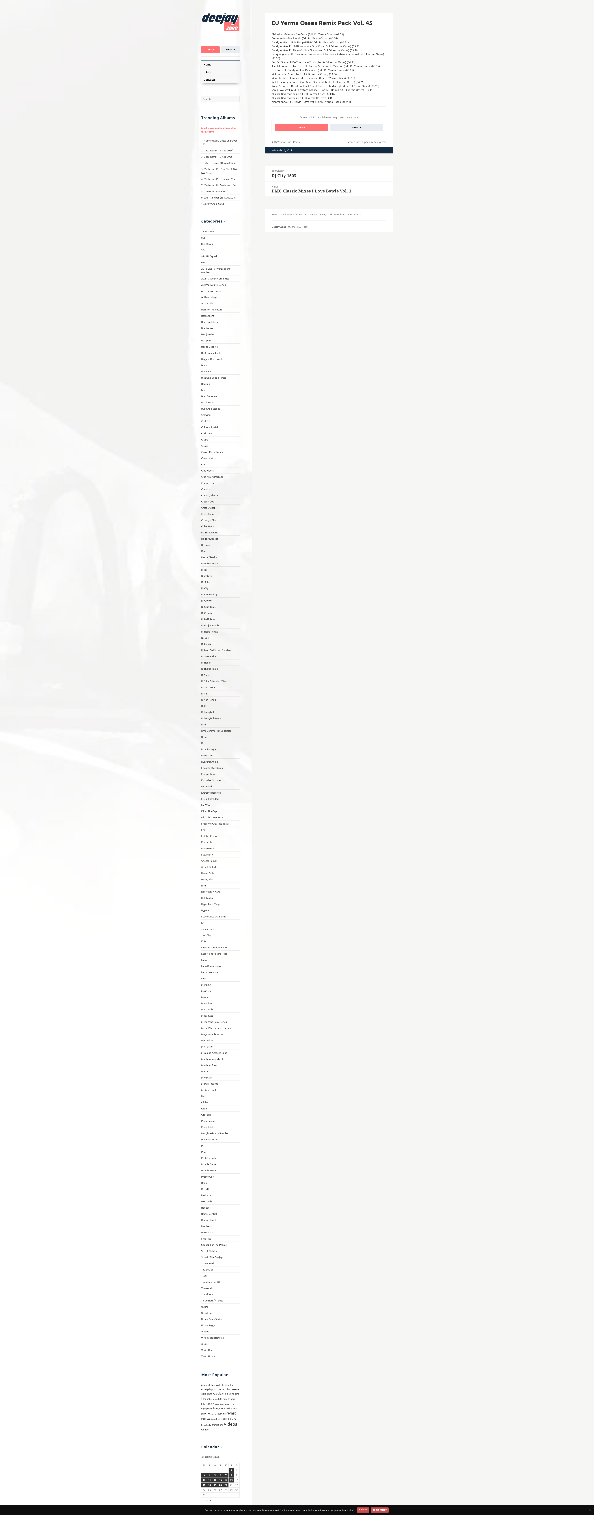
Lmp (203, 978)
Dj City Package (209, 594)
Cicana (204, 439)
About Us (301, 214)
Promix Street (209, 1170)
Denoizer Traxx (209, 563)
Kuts (203, 941)
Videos (205, 1331)
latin (211, 1404)
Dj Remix (206, 662)
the (233, 1418)
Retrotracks (207, 1232)
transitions (217, 1424)
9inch (204, 262)
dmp (232, 1393)
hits (220, 1398)
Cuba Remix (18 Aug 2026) (218, 150)
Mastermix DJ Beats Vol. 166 (220, 185)
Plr (202, 1145)
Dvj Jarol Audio (209, 761)
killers (204, 1403)
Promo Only (207, 1176)
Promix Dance (209, 1164)
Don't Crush (207, 755)
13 (220, 1480)
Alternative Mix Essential (215, 278)
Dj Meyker (207, 643)
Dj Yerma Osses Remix (287, 142)
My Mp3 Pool (208, 1089)
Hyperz (205, 910)
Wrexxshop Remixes (212, 1337)
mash (222, 1404)
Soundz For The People (214, 1244)
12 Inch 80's (207, 231)
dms (237, 1393)
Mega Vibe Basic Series (214, 1021)
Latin (204, 959)
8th (203, 1385)
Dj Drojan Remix (210, 625)
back (207, 1384)
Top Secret (207, 1269)
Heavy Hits (207, 879)
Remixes (206, 1226)
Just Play (206, 935)
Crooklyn (218, 1393)
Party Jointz (208, 1127)
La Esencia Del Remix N (214, 947)
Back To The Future (211, 309)
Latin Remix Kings (211, 965)
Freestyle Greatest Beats (215, 823)
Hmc (203, 885)
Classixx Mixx (208, 458)
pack (222, 1408)
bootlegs (205, 1389)
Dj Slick (205, 674)
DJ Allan (205, 581)
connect (235, 1389)
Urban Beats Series (211, 1319)
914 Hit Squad (209, 256)
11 (209, 1480)
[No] (590, 1510)
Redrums (206, 1195)
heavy (215, 1399)
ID (202, 922)
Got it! (363, 1510)
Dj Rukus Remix (209, 668)
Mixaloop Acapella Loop (214, 1052)
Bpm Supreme (209, 396)
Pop (203, 1151)
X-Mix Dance (208, 1349)
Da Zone (205, 544)
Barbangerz (207, 315)
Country (205, 489)
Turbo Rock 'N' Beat (212, 1300)
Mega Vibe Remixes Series (216, 1027)
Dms (203, 742)
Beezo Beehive (209, 346)
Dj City (205, 588)
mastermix (230, 1403)
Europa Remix (209, 773)
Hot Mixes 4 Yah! (210, 891)
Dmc (203, 724)
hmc (225, 1398)
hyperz (231, 1398)
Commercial (207, 482)
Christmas (206, 433)
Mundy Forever (209, 1083)
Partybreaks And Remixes (215, 1133)
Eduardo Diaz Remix (212, 767)
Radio (204, 1182)
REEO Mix (206, 1201)
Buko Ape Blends (210, 408)
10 (204, 1480)
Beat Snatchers (209, 321)
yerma (382, 142)
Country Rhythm (210, 495)
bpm (203, 389)
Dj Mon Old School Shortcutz (217, 650)
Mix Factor (207, 1046)
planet (234, 1408)
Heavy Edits (207, 873)
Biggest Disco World (212, 358)
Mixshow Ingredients (212, 1058)
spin (219, 1419)
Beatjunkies (207, 334)
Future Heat (208, 848)
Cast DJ (205, 420)
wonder (205, 1429)
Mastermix (207, 1009)
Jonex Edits (207, 928)
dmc (227, 1393)
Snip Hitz (206, 1238)
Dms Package (208, 749)
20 (220, 1485)
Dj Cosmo (206, 612)
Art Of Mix (207, 303)
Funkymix (206, 842)
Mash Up (206, 990)
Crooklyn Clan (208, 520)
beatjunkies (228, 1385)
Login (210, 49)
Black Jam (206, 371)
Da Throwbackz (209, 538)
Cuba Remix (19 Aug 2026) (218, 156)
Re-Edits (205, 1188)
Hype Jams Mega (210, 904)
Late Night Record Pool (214, 953)
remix (231, 1413)
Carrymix (206, 414)
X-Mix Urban (208, 1356)
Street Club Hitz (210, 1250)
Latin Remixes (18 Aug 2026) (220, 162)
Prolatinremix (208, 1157)
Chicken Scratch (210, 427)
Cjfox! (204, 445)
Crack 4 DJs (207, 501)
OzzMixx (206, 1114)
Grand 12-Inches (210, 866)
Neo (203, 1096)
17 (204, 1485)
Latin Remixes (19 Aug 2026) (220, 197)
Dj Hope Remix (209, 631)
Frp (203, 829)
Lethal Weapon (209, 972)
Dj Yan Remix (208, 699)
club (228, 1389)
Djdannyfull (207, 712)
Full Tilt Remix (209, 835)
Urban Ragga (208, 1325)
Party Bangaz (208, 1120)
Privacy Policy (336, 214)
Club (203, 464)
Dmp (204, 736)
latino (217, 1404)
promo (205, 1413)
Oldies (204, 1102)
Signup (230, 49)
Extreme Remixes (211, 792)
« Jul (208, 1499)
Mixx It (205, 1071)
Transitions (207, 1294)
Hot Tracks (207, 897)
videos (230, 1424)
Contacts (209, 79)
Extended (206, 786)
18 (209, 1485)
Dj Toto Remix (209, 687)
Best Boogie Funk (211, 352)
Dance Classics (209, 557)
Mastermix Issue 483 (215, 191)
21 (225, 1485)
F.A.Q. (207, 72)
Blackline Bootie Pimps (213, 377)
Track (204, 1275)
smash (214, 1419)
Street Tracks (208, 1263)
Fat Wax (205, 804)
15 (231, 1480)
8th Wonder (207, 243)
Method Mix (208, 1040)
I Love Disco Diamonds (213, 916)
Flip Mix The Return (212, 817)
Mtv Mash (206, 1077)
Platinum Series (210, 1139)
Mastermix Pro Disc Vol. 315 (219, 178)
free (205, 1398)
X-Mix (204, 1343)
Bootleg (205, 383)
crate (210, 1393)
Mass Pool (206, 1003)
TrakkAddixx (208, 1288)
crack (203, 1393)
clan (222, 1389)
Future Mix (207, 854)
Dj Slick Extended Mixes (214, 681)
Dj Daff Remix (209, 619)
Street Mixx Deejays (212, 1257)
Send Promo (287, 214)
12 (215, 1480)
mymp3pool (207, 1408)
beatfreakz (216, 1385)
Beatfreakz (207, 328)
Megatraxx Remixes (212, 1034)
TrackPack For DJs (211, 1281)
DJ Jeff (205, 637)
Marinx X (206, 984)
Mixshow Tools (209, 1065)
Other (204, 1108)
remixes (206, 1418)
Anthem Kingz (209, 297)
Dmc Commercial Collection (216, 730)
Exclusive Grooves (211, 780)
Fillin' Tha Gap (209, 811)
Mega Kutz (207, 1015)
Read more (379, 1510)
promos (213, 1413)
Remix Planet (208, 1219)
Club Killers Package (212, 476)
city (218, 1389)
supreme (226, 1418)
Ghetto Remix (209, 860)
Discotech (206, 575)
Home (207, 64)
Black (204, 365)
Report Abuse (353, 214)
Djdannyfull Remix (211, 718)
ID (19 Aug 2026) (214, 203)
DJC (203, 705)
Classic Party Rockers (212, 451)
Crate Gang (207, 513)
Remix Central (209, 1213)
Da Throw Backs (210, 532)
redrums (221, 1413)
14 (225, 1480)
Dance (204, 550)
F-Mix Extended (210, 798)
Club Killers (207, 470)
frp (210, 1399)
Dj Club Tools (208, 606)
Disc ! (204, 569)
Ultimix (205, 1306)
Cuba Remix (207, 526)
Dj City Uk (206, 600)
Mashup (205, 996)
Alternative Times (211, 290)
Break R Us (207, 402)
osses (359, 142)
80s (203, 237)
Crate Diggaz (208, 507)
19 (215, 1485)
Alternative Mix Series (213, 284)
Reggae (205, 1207)
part (228, 1408)
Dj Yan (204, 693)
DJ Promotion (209, 656)
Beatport (206, 340)
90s (203, 249)
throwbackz (206, 1425)
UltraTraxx (207, 1312)
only (217, 1408)
